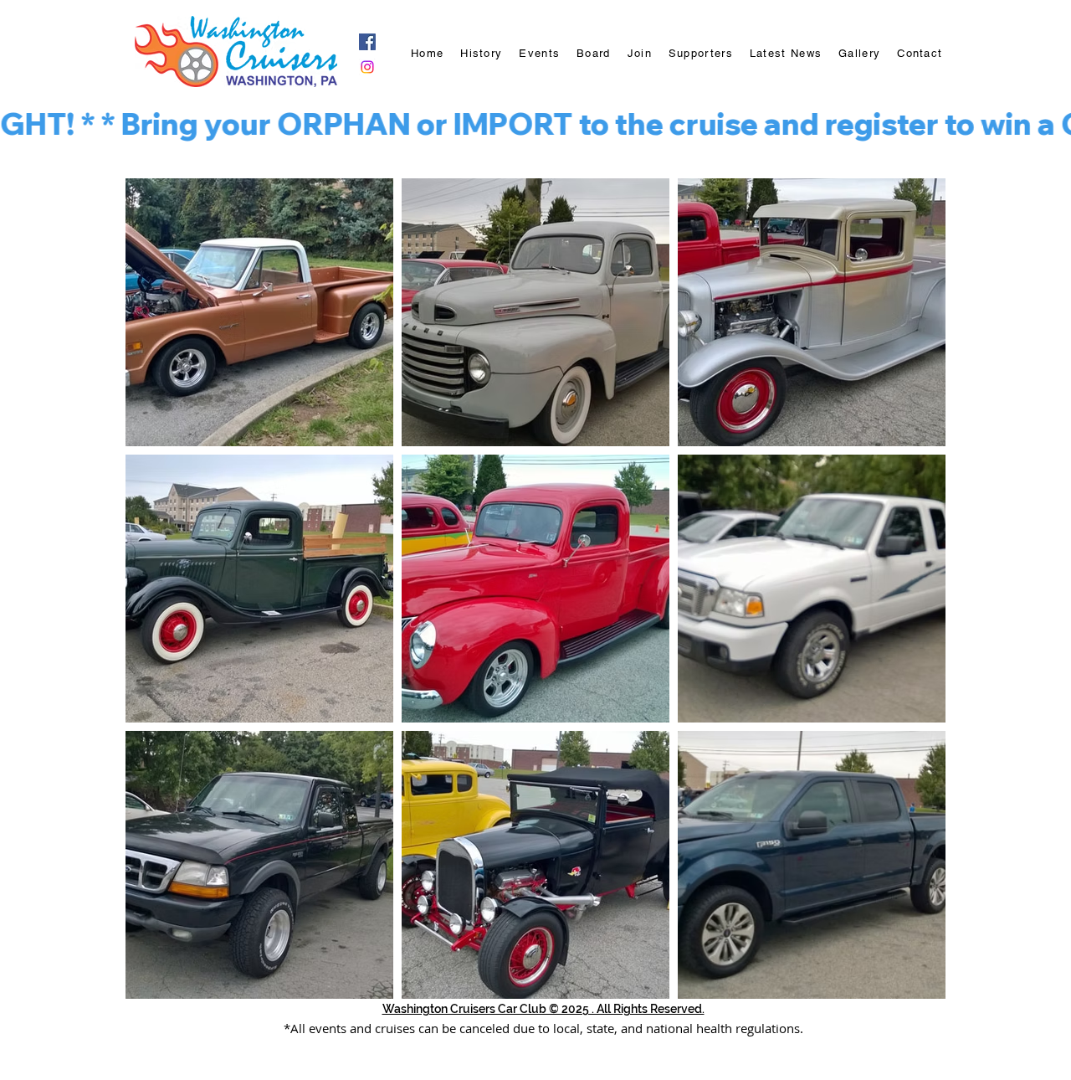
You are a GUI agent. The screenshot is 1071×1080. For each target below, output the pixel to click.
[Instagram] (367, 67)
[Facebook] (367, 41)
